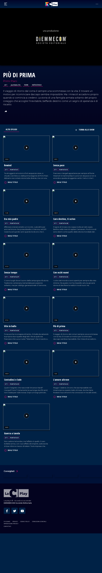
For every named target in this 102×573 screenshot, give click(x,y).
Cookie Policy (25, 521)
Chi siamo (7, 521)
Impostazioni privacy (11, 523)
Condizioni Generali (39, 521)
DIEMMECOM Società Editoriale (18, 503)
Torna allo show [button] (86, 129)
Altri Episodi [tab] (11, 129)
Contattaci (7, 526)
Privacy (15, 521)
